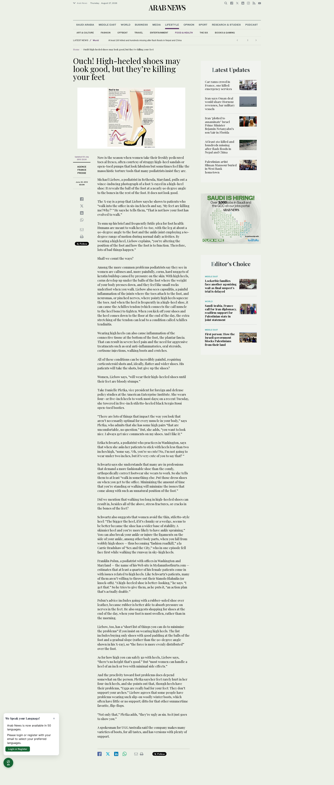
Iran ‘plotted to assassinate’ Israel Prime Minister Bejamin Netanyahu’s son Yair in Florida (219, 125)
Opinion (189, 24)
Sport (203, 24)
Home (76, 49)
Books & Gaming (225, 32)
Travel (138, 32)
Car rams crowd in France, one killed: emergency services (218, 85)
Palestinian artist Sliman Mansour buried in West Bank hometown (136, 40)
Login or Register (17, 749)
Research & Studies (226, 24)
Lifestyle (172, 24)
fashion (105, 32)
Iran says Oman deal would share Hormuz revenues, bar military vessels (220, 103)
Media (156, 24)
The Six (204, 32)
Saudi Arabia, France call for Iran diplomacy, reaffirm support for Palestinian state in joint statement (221, 313)
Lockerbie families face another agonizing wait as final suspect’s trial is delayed (221, 286)
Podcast (251, 24)
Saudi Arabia (85, 24)
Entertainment (159, 32)
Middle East (107, 24)
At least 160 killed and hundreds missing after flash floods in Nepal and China (219, 147)
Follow (83, 243)
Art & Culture (85, 32)
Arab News (82, 3)
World (125, 24)
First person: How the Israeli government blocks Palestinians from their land (220, 339)
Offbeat (122, 32)
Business (141, 24)
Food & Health (184, 32)
